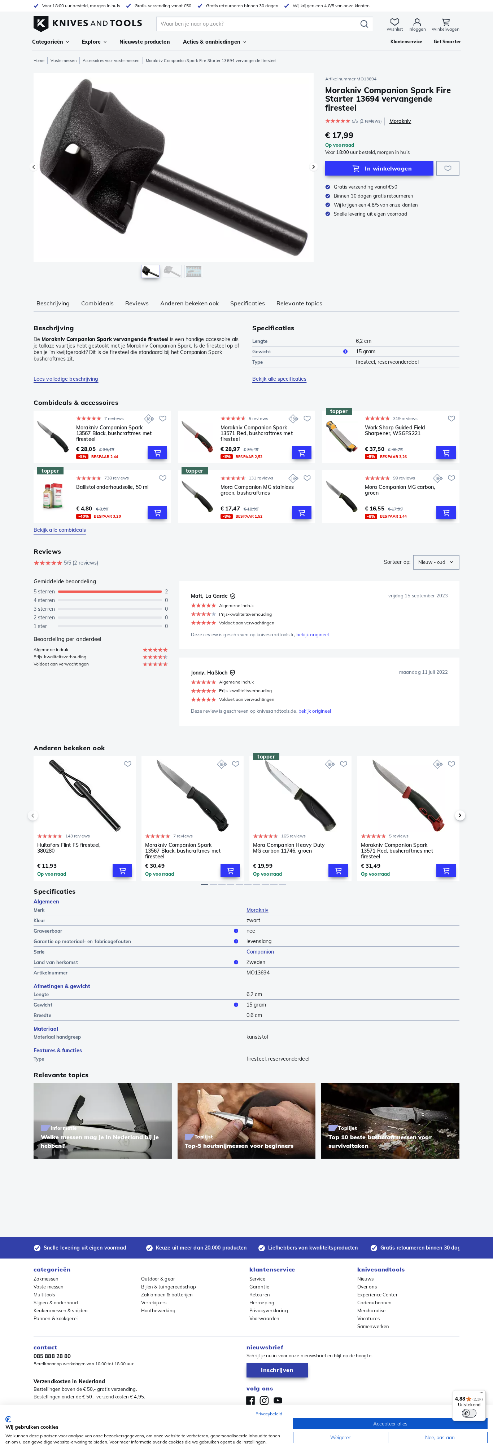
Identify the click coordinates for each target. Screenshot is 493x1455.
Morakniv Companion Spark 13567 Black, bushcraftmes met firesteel (114, 433)
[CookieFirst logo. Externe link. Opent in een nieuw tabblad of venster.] (8, 1419)
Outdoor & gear (158, 1279)
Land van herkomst (56, 962)
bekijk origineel (312, 634)
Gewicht (261, 351)
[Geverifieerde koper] (232, 596)
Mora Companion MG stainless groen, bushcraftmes (257, 490)
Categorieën (47, 42)
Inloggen (417, 29)
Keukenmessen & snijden (61, 1310)
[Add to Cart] (157, 452)
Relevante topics (299, 303)
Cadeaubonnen (374, 1302)
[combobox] (436, 562)
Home (39, 60)
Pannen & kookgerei (56, 1318)
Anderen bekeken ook (189, 303)
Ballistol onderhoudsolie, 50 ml (112, 487)
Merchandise (371, 1310)
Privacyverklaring (268, 1310)
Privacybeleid (269, 1413)
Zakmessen (46, 1279)
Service (257, 1279)
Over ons (367, 1287)
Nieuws (365, 1279)
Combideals (97, 303)
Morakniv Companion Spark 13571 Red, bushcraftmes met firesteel (257, 433)
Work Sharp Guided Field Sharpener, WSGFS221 (395, 431)
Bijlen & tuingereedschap (168, 1287)
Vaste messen (63, 60)
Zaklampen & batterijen (167, 1294)
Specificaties (247, 303)
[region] (174, 177)
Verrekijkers (154, 1302)
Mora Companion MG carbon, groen (400, 490)
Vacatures (368, 1318)
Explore (91, 42)
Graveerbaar (48, 931)
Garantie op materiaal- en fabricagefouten (82, 941)
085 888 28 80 (52, 1356)
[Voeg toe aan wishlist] (447, 168)
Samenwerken (373, 1326)
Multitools (44, 1294)
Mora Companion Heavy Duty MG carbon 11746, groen (289, 848)
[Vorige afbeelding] (33, 167)
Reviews (137, 303)
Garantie (259, 1287)
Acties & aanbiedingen (211, 42)
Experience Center (377, 1294)
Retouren (259, 1294)
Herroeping (261, 1302)
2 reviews (370, 121)
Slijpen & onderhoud (56, 1302)
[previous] (45, 815)
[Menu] (481, 1394)
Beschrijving (53, 303)
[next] (447, 815)
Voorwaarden (264, 1318)
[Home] (88, 22)
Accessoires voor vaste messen (111, 60)
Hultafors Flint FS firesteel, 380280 (68, 848)
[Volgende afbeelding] (313, 167)
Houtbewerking (158, 1310)
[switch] (469, 1413)
